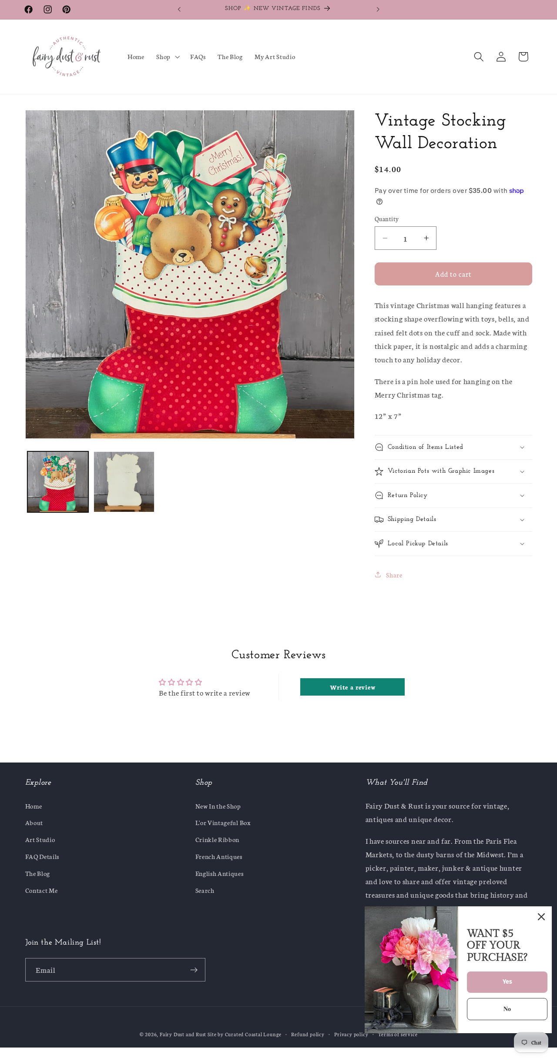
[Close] (541, 916)
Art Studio (40, 839)
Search (205, 890)
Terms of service (398, 1034)
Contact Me (41, 890)
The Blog (37, 873)
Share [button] (394, 574)
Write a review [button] (353, 687)
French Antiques (218, 856)
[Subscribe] (194, 969)
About (34, 822)
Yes (507, 981)
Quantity (387, 219)
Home (33, 805)
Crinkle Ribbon (217, 839)
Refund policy (307, 1034)
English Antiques (219, 873)
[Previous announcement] (179, 9)
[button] (167, 56)
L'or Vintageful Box (223, 822)
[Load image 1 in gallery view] (57, 481)
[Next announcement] (377, 9)
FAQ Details (42, 856)
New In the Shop (218, 805)
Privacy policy (351, 1034)
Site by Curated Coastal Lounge (245, 1034)
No (507, 1008)
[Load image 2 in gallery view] (124, 481)
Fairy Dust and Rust (184, 1034)
